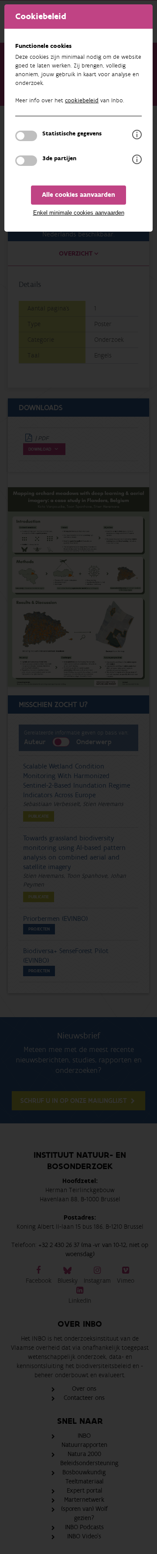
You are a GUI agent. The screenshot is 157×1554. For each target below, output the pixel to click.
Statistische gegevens (72, 134)
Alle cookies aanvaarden (78, 195)
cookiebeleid (82, 100)
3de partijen (59, 158)
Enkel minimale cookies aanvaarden (78, 212)
